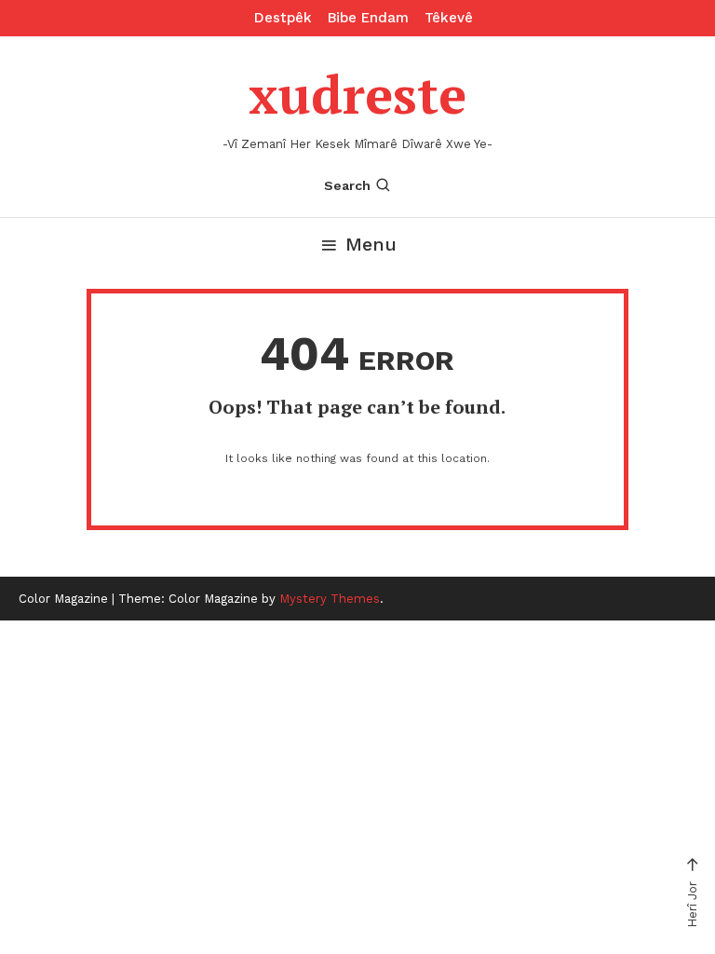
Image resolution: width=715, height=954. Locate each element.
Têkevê (449, 17)
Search (347, 185)
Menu (371, 244)
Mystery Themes (329, 599)
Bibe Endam (368, 17)
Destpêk (283, 17)
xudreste (357, 94)
